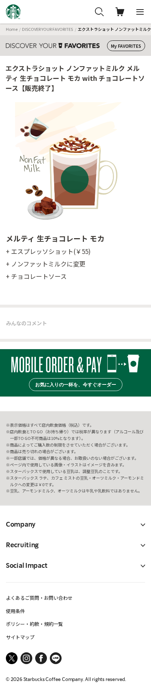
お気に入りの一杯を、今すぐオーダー (75, 384)
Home (12, 29)
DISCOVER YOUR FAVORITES (47, 29)
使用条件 (15, 610)
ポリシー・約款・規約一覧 (34, 623)
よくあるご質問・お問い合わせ (39, 597)
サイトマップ (20, 637)
